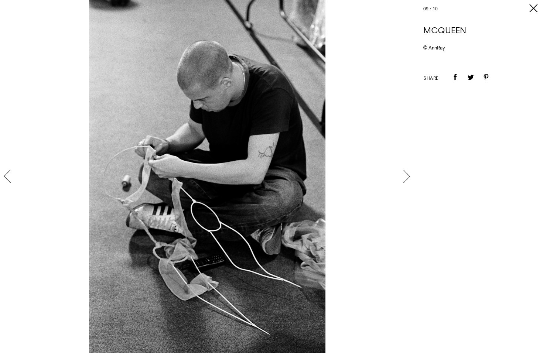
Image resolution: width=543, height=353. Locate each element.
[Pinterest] (486, 82)
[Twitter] (470, 82)
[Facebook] (455, 82)
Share (431, 78)
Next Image (406, 176)
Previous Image (8, 176)
